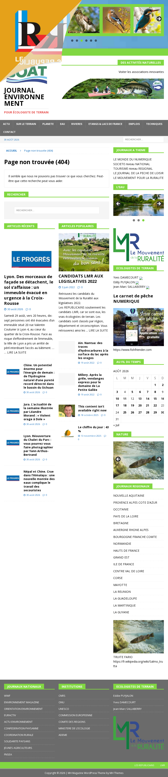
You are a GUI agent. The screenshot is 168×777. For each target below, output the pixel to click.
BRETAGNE (120, 523)
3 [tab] (143, 220)
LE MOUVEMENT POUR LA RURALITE (138, 178)
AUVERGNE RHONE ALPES (131, 530)
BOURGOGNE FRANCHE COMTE (135, 537)
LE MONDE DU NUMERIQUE (132, 159)
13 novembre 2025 (91, 435)
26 (132, 412)
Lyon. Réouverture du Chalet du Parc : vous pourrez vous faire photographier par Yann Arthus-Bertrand (38, 445)
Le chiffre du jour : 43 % (93, 429)
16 (162, 399)
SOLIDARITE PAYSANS (17, 741)
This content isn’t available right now (92, 408)
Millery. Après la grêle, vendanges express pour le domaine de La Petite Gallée (91, 382)
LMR (162, 765)
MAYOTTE (120, 585)
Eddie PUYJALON (123, 696)
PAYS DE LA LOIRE (125, 516)
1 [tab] (134, 220)
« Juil (116, 425)
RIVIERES (76, 124)
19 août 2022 (87, 362)
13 (140, 399)
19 (132, 405)
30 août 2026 (15, 309)
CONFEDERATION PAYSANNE (21, 728)
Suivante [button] (159, 19)
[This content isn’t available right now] (67, 411)
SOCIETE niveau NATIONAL (131, 164)
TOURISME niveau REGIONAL (133, 168)
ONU (61, 702)
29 (155, 412)
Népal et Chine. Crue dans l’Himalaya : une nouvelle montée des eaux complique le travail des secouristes (39, 481)
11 (124, 399)
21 (147, 405)
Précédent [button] (118, 204)
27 (140, 412)
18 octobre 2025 (89, 415)
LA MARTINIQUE (124, 605)
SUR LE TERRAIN (26, 124)
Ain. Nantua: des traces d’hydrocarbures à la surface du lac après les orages (93, 350)
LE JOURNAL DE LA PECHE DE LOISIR (138, 173)
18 (124, 405)
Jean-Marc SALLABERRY (129, 287)
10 (117, 399)
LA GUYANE (121, 612)
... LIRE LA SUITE (97, 330)
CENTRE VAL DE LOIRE (128, 571)
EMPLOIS (134, 124)
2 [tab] (138, 220)
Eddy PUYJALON (124, 282)
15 (155, 399)
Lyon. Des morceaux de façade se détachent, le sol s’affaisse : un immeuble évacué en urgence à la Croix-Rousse (28, 290)
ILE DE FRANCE (123, 564)
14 (147, 399)
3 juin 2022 (68, 287)
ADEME (63, 735)
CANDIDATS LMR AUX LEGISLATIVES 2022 (81, 278)
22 (155, 405)
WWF (7, 696)
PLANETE (48, 124)
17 (117, 405)
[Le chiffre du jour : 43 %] (67, 431)
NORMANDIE (122, 544)
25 (124, 412)
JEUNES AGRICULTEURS (18, 748)
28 (147, 412)
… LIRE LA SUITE (15, 352)
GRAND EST (121, 557)
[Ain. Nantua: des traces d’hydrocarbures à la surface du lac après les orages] (67, 347)
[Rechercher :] (143, 139)
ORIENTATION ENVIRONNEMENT (23, 709)
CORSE (118, 578)
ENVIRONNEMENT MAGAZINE (21, 702)
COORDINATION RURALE (18, 735)
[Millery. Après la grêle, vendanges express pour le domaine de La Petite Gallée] (67, 379)
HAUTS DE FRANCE (126, 551)
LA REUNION (122, 592)
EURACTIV (10, 715)
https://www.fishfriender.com (132, 350)
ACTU (6, 124)
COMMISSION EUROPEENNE (75, 715)
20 (140, 405)
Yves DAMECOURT (126, 277)
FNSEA (8, 754)
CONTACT (9, 132)
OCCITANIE (120, 509)
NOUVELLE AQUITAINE (128, 495)
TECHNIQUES (154, 124)
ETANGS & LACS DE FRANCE (105, 124)
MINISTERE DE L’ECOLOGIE (74, 728)
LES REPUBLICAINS (144, 765)
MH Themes (116, 773)
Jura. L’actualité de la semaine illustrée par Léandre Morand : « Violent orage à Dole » (38, 411)
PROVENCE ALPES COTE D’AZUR (135, 502)
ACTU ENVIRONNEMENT (18, 722)
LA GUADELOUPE (125, 598)
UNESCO (64, 709)
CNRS (62, 696)
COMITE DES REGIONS (72, 722)
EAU (62, 124)
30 (162, 412)
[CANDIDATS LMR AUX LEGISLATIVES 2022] (84, 252)
